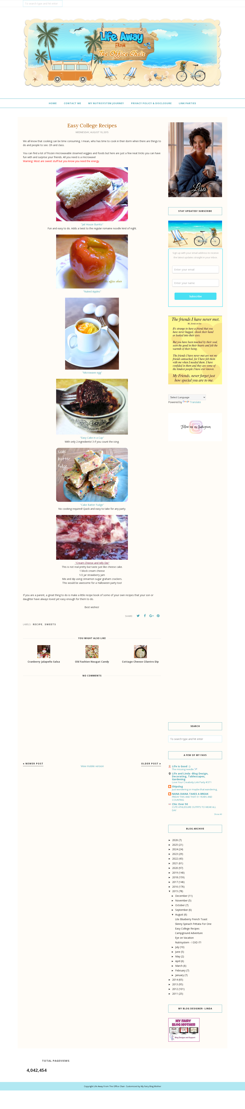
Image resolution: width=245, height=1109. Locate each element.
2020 (175, 868)
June (177, 951)
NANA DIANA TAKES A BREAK (190, 794)
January (179, 975)
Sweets (50, 624)
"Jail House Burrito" (92, 224)
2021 (175, 863)
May (177, 956)
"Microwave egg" (92, 372)
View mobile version (92, 766)
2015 (175, 891)
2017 (175, 882)
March (179, 965)
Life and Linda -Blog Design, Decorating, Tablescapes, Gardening (190, 776)
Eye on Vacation (184, 937)
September (181, 910)
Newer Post (34, 763)
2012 (175, 989)
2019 (175, 872)
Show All (218, 814)
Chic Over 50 (180, 804)
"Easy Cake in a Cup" (92, 437)
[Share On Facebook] (145, 616)
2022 (175, 858)
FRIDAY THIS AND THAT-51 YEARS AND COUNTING (192, 798)
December (181, 895)
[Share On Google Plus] (151, 616)
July (177, 947)
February (180, 970)
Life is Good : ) (181, 766)
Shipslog (177, 786)
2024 (175, 849)
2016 (175, 886)
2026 (175, 840)
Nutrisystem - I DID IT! (188, 942)
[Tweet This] (138, 616)
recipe (38, 624)
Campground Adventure (189, 933)
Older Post (150, 763)
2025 (175, 844)
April (177, 961)
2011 (175, 993)
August (179, 914)
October (180, 905)
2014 (175, 979)
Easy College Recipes (187, 928)
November (181, 900)
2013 (175, 984)
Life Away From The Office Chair (109, 1086)
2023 (175, 854)
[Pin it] (158, 616)
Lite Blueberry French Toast (191, 919)
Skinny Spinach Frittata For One (193, 924)
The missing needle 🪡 (184, 769)
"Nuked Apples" (92, 291)
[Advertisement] (195, 505)
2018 (175, 877)
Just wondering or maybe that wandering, (194, 789)
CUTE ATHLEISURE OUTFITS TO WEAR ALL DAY (194, 808)
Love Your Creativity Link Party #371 (192, 782)
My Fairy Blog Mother (151, 1086)
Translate (195, 402)
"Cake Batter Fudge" (92, 504)
